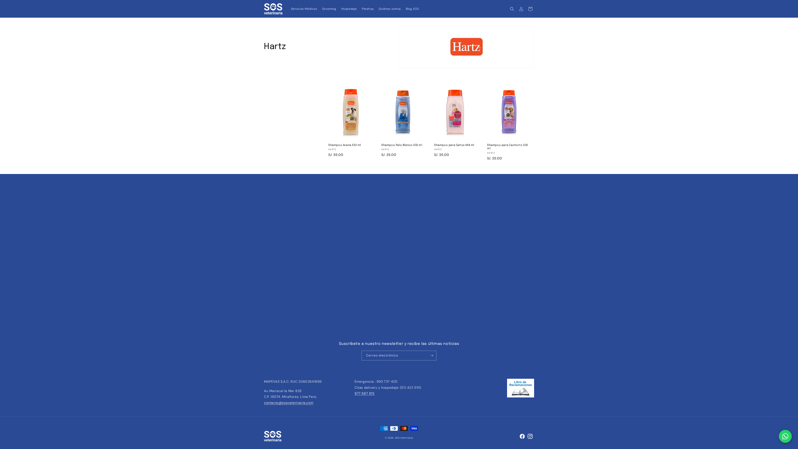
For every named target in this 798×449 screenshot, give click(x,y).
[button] (512, 9)
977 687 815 (365, 393)
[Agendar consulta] (785, 436)
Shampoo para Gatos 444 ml (454, 145)
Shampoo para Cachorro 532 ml (507, 147)
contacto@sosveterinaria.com (288, 403)
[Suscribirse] (431, 355)
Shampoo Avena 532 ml (344, 145)
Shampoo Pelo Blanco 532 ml (401, 145)
